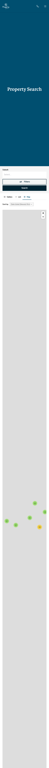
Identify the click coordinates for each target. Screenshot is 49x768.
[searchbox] (24, 174)
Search (24, 188)
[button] (34, 503)
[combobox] (24, 175)
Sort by (5, 204)
